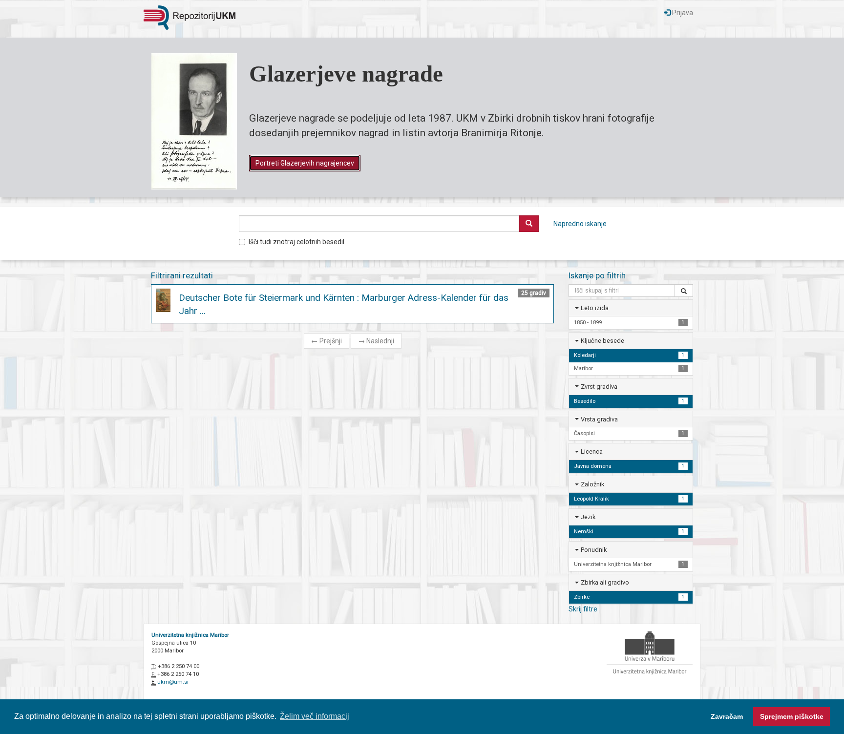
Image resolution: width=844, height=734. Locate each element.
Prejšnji (326, 341)
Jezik (588, 517)
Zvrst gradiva (599, 386)
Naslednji (376, 341)
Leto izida (595, 308)
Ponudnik (594, 549)
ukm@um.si (173, 682)
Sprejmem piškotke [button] (791, 716)
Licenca (592, 451)
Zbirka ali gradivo (605, 582)
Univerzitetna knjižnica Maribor (190, 635)
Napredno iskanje (580, 224)
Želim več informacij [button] (314, 716)
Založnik (592, 484)
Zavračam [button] (727, 716)
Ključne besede (602, 340)
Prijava (682, 13)
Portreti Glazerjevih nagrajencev (304, 163)
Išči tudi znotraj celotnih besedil (296, 242)
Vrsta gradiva (599, 419)
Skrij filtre (583, 609)
